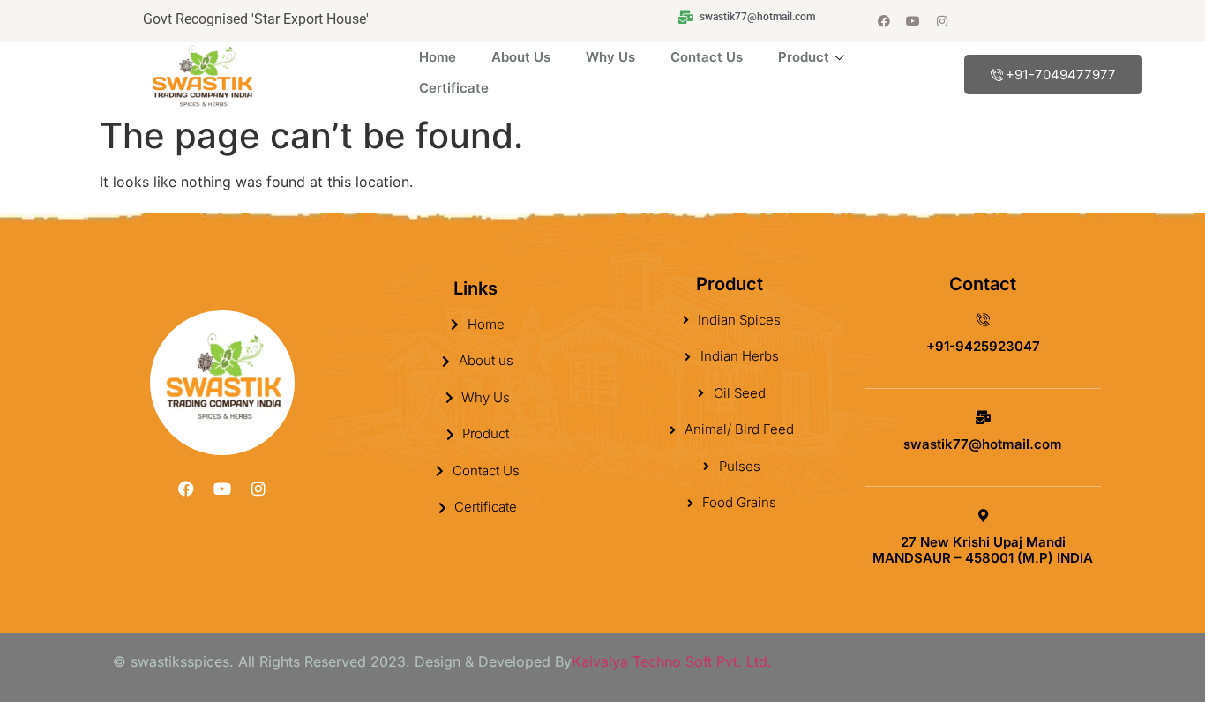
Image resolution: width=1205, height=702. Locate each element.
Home (437, 57)
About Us (520, 57)
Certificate (454, 87)
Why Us (610, 57)
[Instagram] (942, 21)
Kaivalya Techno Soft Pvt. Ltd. (672, 661)
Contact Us (706, 57)
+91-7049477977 (1061, 74)
